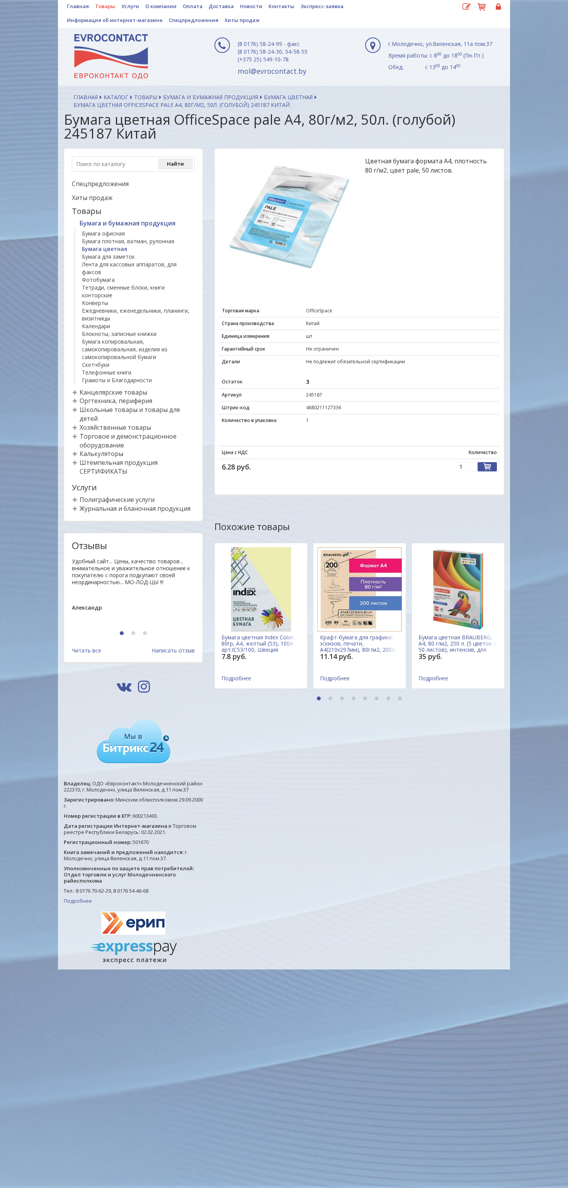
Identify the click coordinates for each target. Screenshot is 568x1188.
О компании (161, 6)
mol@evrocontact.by (272, 71)
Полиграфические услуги (117, 499)
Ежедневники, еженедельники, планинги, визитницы (135, 314)
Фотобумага (98, 279)
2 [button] (134, 633)
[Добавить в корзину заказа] (487, 466)
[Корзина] (482, 6)
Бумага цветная (288, 97)
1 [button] (123, 633)
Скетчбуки (95, 364)
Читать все (86, 650)
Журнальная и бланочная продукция (135, 508)
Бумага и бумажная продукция (210, 97)
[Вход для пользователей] (497, 7)
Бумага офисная (103, 233)
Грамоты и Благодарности (117, 380)
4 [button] (354, 699)
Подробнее (78, 900)
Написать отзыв (173, 650)
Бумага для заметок (108, 256)
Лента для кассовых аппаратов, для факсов (129, 268)
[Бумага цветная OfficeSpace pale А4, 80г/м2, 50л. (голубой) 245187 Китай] (289, 217)
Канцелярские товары (113, 392)
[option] (133, 591)
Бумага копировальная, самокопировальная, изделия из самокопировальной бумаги (124, 349)
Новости (251, 6)
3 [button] (146, 633)
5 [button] (366, 699)
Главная (78, 6)
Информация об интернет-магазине (115, 20)
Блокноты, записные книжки (119, 333)
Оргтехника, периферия (116, 401)
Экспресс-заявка (322, 6)
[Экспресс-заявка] (466, 7)
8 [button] (401, 699)
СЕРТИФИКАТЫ (104, 471)
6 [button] (378, 699)
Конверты (95, 303)
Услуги (130, 6)
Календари (96, 326)
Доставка (221, 6)
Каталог (116, 97)
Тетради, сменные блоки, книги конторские (123, 291)
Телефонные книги (106, 372)
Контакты (281, 6)
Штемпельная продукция (119, 462)
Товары (105, 6)
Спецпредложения (193, 20)
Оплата (192, 6)
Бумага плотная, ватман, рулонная (128, 241)
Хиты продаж (242, 20)
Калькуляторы (101, 453)
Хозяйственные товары (115, 427)
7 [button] (389, 699)
